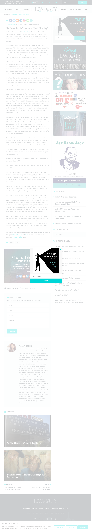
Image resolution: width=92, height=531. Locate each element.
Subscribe (46, 280)
